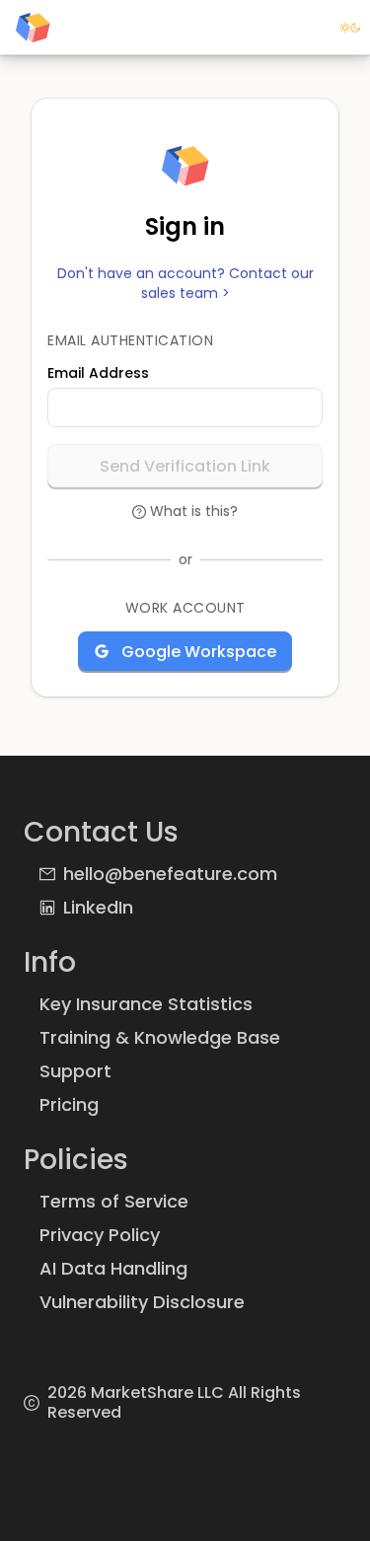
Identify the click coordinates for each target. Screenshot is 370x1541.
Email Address (98, 373)
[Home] (33, 27)
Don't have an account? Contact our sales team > (185, 283)
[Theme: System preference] (350, 27)
